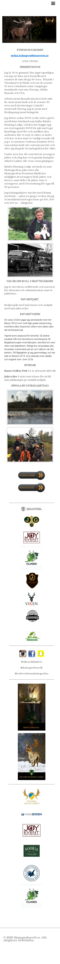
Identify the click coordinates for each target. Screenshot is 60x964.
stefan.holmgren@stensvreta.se (30, 55)
